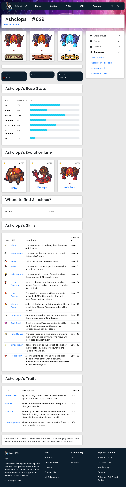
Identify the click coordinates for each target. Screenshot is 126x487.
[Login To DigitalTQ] (111, 6)
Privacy (48, 467)
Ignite (13, 261)
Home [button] (38, 6)
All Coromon (97, 57)
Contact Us (50, 472)
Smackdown (17, 345)
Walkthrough (100, 35)
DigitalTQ (21, 5)
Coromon (102, 472)
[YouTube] (7, 458)
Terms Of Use (51, 462)
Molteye (42, 187)
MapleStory (103, 467)
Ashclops (70, 187)
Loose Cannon (15, 284)
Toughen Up (17, 253)
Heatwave (16, 315)
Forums (75, 462)
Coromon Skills (98, 68)
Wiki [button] (82, 6)
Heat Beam (16, 355)
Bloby (14, 188)
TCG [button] (68, 6)
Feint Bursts (17, 274)
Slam (13, 245)
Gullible (8, 403)
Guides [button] (54, 6)
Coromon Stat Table (101, 62)
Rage (13, 266)
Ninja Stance (17, 334)
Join (73, 457)
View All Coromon (12, 24)
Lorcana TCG (104, 462)
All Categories (52, 477)
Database (99, 52)
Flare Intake (11, 395)
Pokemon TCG (105, 457)
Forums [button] (97, 6)
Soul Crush (16, 323)
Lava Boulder (14, 295)
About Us (49, 457)
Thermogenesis (12, 422)
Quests (97, 46)
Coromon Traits (99, 73)
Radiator (9, 411)
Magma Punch (14, 305)
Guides (97, 41)
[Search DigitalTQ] (118, 6)
